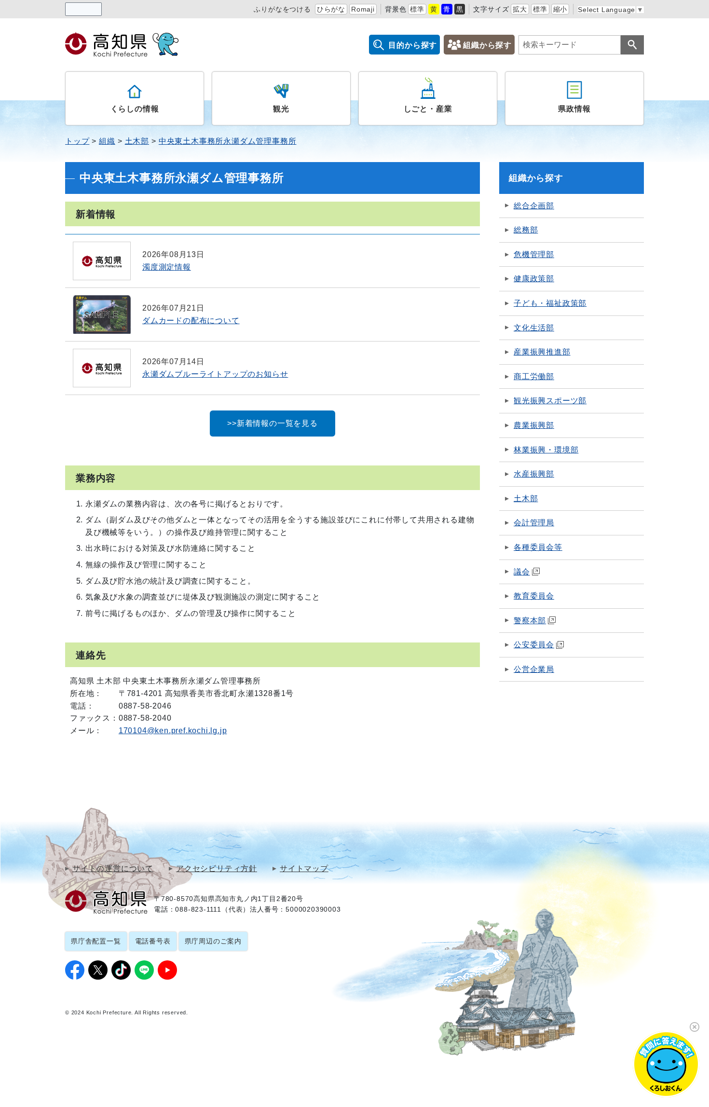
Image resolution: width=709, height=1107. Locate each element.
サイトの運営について (112, 869)
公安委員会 (534, 645)
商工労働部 (534, 376)
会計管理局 (534, 523)
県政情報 (574, 109)
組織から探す (487, 45)
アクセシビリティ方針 (216, 869)
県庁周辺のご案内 (213, 941)
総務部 (526, 230)
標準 (417, 9)
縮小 (560, 9)
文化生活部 (534, 328)
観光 (281, 109)
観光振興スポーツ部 (550, 400)
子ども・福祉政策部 (550, 303)
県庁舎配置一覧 (96, 941)
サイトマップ (304, 869)
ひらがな (331, 9)
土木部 (137, 141)
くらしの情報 (134, 109)
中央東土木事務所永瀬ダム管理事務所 (228, 141)
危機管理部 (534, 254)
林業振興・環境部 (546, 450)
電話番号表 (153, 941)
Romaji (363, 9)
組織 (107, 141)
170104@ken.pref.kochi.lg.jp (173, 730)
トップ (77, 141)
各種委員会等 (538, 547)
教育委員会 (534, 596)
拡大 (520, 9)
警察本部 (530, 620)
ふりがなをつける (282, 9)
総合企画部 (534, 206)
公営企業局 (534, 669)
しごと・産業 (428, 109)
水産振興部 (534, 474)
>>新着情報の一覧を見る (272, 423)
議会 (522, 572)
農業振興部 (534, 425)
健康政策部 (534, 278)
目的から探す (412, 45)
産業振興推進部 (542, 352)
